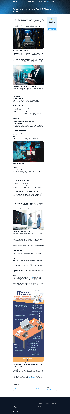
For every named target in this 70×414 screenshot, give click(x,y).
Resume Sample (54, 403)
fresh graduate (30, 277)
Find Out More (16, 388)
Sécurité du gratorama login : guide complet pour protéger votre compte (51, 387)
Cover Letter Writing (39, 406)
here (27, 362)
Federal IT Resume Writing (39, 403)
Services (29, 1)
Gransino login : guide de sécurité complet (17, 386)
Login (48, 1)
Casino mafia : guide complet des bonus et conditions (29, 386)
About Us (44, 1)
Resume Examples (34, 1)
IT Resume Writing (38, 402)
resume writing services (33, 377)
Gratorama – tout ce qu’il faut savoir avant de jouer (40, 386)
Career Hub (40, 1)
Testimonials (48, 403)
